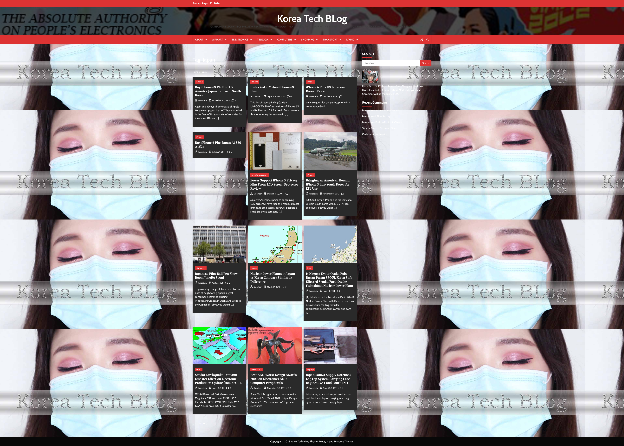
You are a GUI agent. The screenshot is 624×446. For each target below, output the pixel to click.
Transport (330, 39)
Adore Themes (345, 441)
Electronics (240, 39)
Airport (217, 39)
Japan (254, 268)
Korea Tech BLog (312, 18)
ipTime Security (382, 116)
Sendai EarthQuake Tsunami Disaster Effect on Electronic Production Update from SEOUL (218, 379)
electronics (257, 369)
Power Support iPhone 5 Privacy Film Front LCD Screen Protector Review (274, 184)
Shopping (307, 39)
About (199, 39)
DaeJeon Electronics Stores (388, 122)
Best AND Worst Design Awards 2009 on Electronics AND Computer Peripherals (273, 379)
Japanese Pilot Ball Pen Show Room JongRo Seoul (216, 276)
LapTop (310, 369)
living (350, 39)
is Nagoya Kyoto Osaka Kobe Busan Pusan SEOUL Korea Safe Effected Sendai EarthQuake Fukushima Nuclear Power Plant (329, 280)
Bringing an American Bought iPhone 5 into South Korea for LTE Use (328, 184)
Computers (284, 39)
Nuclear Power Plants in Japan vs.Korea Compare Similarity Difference (272, 278)
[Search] (427, 39)
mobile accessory (260, 175)
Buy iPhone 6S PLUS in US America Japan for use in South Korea (218, 91)
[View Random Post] (421, 39)
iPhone (199, 81)
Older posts (201, 423)
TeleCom (262, 39)
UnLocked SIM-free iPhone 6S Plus (272, 89)
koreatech (202, 100)
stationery (200, 268)
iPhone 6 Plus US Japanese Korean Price (325, 89)
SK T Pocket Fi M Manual (387, 110)
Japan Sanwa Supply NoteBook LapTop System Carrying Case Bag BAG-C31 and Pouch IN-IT (328, 379)
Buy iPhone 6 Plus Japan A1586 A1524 (218, 144)
